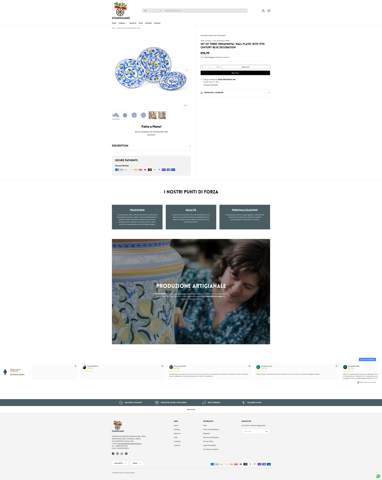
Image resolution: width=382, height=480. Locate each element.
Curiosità (148, 23)
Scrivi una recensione (367, 359)
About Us (132, 23)
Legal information (209, 445)
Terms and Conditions (211, 429)
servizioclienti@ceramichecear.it (129, 443)
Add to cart (245, 67)
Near (205, 425)
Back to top (191, 409)
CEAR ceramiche (206, 41)
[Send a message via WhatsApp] (378, 476)
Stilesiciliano (119, 472)
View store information (210, 85)
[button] (269, 10)
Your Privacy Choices (211, 449)
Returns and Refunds (211, 437)
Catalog (122, 23)
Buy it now (235, 73)
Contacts (157, 23)
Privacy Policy (208, 441)
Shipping (211, 57)
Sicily (141, 23)
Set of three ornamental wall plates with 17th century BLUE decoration (129, 28)
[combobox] (195, 10)
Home (114, 23)
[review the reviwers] (64, 366)
